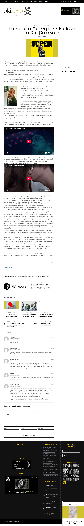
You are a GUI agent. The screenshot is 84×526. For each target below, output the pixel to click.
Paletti (33, 276)
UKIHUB (46, 1)
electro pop (21, 276)
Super (47, 276)
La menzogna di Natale (49, 453)
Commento (6, 414)
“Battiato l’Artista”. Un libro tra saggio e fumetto (52, 496)
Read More (33, 290)
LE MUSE (73, 520)
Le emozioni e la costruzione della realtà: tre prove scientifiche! (15, 324)
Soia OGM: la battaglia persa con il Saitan (42, 323)
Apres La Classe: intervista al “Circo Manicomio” (28, 315)
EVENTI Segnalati (24, 1)
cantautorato (10, 276)
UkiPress (41, 1)
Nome (5, 428)
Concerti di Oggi (14, 1)
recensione (38, 276)
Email (22, 428)
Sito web (40, 428)
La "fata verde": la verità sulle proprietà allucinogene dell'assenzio (50, 466)
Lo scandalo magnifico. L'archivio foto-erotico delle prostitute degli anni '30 (50, 450)
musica (29, 276)
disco (16, 276)
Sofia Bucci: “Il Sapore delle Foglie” (73, 522)
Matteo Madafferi (42, 36)
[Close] (62, 502)
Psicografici (16, 521)
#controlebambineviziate (49, 447)
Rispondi (52, 337)
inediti (25, 276)
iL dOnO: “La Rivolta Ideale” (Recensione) (11, 315)
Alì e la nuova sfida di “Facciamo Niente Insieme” (46, 315)
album (5, 276)
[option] (11, 309)
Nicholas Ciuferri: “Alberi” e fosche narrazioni (40, 285)
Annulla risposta (26, 406)
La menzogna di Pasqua (49, 472)
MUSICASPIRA (37, 25)
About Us (7, 1)
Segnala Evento (33, 1)
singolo (44, 276)
